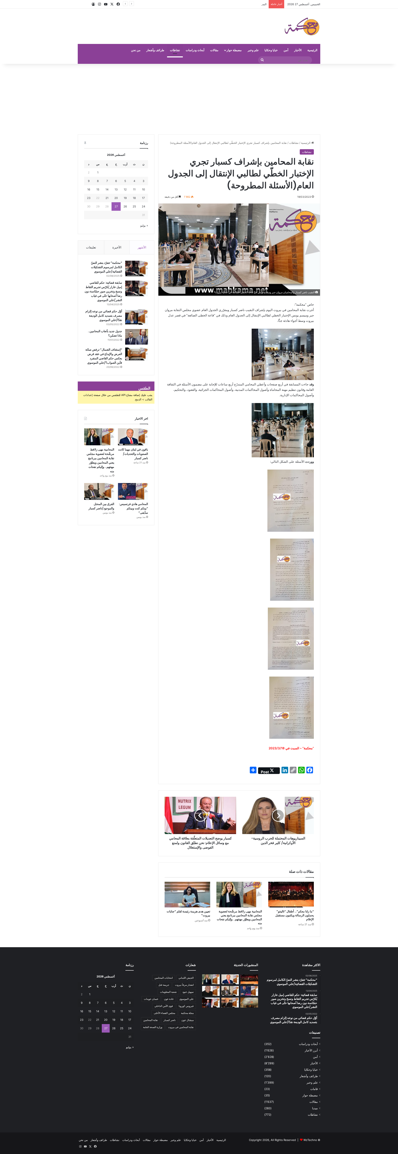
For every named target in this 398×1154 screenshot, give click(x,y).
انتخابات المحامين (163, 977)
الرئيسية (312, 50)
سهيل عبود (188, 991)
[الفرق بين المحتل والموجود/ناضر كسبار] (99, 491)
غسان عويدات (151, 998)
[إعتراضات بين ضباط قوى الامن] (249, 1002)
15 (97, 189)
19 (125, 198)
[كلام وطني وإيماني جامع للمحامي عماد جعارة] (211, 991)
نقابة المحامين (150, 1020)
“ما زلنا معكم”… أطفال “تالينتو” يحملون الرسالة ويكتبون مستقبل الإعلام (294, 915)
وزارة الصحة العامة (152, 1027)
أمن (286, 50)
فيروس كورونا (186, 1005)
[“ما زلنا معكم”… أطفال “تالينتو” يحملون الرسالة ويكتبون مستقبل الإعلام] (291, 894)
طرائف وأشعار (155, 50)
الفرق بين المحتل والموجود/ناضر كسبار (101, 506)
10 (143, 189)
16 (88, 189)
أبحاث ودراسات (195, 50)
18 (134, 198)
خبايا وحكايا (271, 50)
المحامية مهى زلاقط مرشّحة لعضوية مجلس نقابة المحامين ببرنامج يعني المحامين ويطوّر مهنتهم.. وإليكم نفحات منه (201, 4)
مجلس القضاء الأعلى (164, 1013)
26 (125, 206)
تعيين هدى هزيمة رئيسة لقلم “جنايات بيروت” (188, 913)
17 (143, 198)
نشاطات (175, 50)
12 (125, 189)
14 (107, 189)
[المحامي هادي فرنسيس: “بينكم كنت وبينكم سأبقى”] (133, 491)
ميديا (315, 1108)
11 (134, 189)
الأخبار (298, 50)
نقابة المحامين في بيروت (181, 1027)
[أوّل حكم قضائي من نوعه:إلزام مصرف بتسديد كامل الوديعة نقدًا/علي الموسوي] (136, 317)
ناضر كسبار (170, 1020)
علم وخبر (253, 50)
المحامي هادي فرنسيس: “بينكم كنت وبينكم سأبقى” (133, 508)
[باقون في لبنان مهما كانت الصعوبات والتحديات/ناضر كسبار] (133, 436)
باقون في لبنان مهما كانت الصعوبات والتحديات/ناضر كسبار (133, 453)
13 (116, 189)
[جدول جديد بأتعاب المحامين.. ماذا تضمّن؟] (136, 337)
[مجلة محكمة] (302, 26)
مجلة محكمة (187, 1013)
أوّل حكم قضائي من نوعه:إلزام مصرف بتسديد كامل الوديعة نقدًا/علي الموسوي (103, 315)
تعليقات (91, 247)
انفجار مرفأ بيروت (184, 984)
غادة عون (169, 998)
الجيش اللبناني (186, 977)
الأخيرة (116, 247)
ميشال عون (187, 1020)
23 (88, 198)
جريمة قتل (163, 984)
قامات (314, 1089)
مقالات (214, 50)
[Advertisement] (199, 99)
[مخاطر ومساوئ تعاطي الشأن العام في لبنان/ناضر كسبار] (211, 1002)
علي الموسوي (186, 998)
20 (116, 198)
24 (143, 206)
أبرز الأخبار (311, 1050)
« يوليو (144, 225)
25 (134, 206)
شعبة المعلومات (168, 991)
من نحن (136, 50)
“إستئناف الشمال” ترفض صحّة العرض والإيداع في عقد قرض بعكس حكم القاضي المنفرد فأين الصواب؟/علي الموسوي (103, 356)
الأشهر (142, 247)
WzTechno (310, 1140)
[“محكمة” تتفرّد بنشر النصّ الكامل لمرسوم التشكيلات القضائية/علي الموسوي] (136, 268)
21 (107, 198)
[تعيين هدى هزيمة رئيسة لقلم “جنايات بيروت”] (187, 894)
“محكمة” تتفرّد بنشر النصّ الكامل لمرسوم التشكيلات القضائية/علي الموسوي (106, 267)
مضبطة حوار (234, 50)
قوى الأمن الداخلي (163, 1005)
